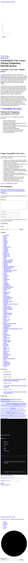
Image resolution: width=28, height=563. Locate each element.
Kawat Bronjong (7, 298)
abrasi (4, 236)
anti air (5, 239)
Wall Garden (6, 365)
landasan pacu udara (8, 307)
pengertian (3, 75)
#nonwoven (24, 406)
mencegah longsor (7, 314)
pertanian (5, 331)
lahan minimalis (7, 306)
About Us (5, 524)
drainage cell (6, 254)
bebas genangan (7, 246)
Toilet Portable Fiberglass (9, 358)
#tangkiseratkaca (3, 410)
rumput (5, 339)
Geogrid (5, 276)
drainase (5, 257)
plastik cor (5, 333)
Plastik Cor (6, 418)
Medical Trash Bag (7, 313)
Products (5, 523)
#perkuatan (3, 408)
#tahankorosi (18, 408)
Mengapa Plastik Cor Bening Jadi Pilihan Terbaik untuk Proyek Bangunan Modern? (14, 380)
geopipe (5, 282)
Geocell (13, 413)
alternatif (5, 237)
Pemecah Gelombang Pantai (9, 323)
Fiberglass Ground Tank (8, 266)
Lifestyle (5, 311)
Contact (5, 527)
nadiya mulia (5, 58)
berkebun (5, 248)
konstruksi (5, 302)
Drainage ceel (6, 253)
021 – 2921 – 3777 (4, 453)
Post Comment (4, 223)
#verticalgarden (9, 410)
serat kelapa (6, 345)
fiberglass (5, 265)
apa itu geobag (19, 410)
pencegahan (6, 327)
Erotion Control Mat (8, 261)
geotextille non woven (8, 287)
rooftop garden (6, 337)
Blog (4, 528)
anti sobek (5, 241)
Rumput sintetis (6, 340)
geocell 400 (6, 275)
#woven (14, 410)
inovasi (5, 294)
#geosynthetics (12, 403)
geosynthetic (20, 415)
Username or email (5, 477)
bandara (5, 245)
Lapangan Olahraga (7, 309)
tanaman (5, 352)
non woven (6, 320)
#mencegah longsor (13, 406)
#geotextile (22, 404)
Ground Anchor (7, 288)
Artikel (10, 53)
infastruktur (6, 293)
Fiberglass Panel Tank (8, 267)
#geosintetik (6, 235)
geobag (5, 272)
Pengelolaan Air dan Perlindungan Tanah (12, 328)
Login (2, 483)
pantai (4, 322)
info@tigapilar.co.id (5, 458)
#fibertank (19, 401)
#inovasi (11, 405)
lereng (4, 310)
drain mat (5, 252)
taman (4, 349)
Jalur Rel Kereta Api (8, 297)
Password (3, 480)
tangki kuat (5, 353)
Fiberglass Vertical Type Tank (10, 270)
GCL (4, 183)
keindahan (5, 300)
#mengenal (19, 406)
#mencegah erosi (6, 406)
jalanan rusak (6, 296)
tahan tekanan (6, 348)
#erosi (15, 401)
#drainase (11, 401)
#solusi (13, 408)
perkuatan (5, 330)
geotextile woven (7, 285)
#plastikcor (7, 408)
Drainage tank (6, 256)
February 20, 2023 (5, 57)
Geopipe (5, 280)
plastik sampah (6, 335)
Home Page (4, 53)
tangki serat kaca (7, 354)
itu (3, 74)
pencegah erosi (6, 324)
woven (5, 366)
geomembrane (6, 279)
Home (4, 521)
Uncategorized (6, 362)
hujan (4, 291)
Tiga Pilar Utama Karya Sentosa (8, 1)
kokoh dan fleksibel (7, 301)
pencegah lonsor (7, 326)
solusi (4, 346)
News (4, 318)
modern (5, 315)
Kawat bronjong (7, 416)
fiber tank (5, 263)
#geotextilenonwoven (5, 405)
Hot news (5, 289)
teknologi (5, 357)
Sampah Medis (6, 341)
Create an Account (8, 475)
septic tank (5, 344)
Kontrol (5, 305)
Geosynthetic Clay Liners (11, 183)
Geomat (5, 278)
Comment (3, 199)
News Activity (6, 319)
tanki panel (5, 356)
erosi (4, 258)
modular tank (6, 317)
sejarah (5, 343)
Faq (4, 525)
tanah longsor (6, 350)
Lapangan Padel (7, 374)
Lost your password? (5, 484)
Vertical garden (6, 363)
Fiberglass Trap (6, 269)
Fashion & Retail (7, 262)
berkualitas (5, 249)
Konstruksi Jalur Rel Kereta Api (10, 304)
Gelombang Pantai (7, 271)
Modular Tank (20, 416)
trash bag (5, 361)
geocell (5, 274)
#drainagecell (5, 401)
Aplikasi (5, 243)
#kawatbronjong (17, 405)
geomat (22, 413)
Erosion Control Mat (8, 259)
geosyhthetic (6, 284)
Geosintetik (6, 283)
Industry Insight (7, 292)
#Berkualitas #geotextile (16, 399)
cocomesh (5, 250)
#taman (22, 408)
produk (5, 336)
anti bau (5, 240)
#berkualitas (5, 399)
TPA (4, 359)
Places (4, 332)
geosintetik (15, 415)
